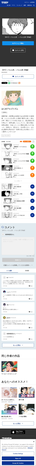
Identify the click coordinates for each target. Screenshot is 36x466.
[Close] (34, 442)
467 (31, 299)
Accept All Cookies (17, 463)
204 (31, 339)
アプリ (13, 5)
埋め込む (15, 83)
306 (31, 311)
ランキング (19, 5)
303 (31, 327)
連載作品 (29, 5)
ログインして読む (18, 43)
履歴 (25, 5)
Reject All (18, 458)
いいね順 (9, 270)
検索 (33, 5)
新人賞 (8, 5)
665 (31, 286)
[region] (18, 452)
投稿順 (27, 270)
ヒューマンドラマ (6, 135)
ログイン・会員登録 (30, 2)
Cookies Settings (18, 453)
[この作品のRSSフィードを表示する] (19, 83)
